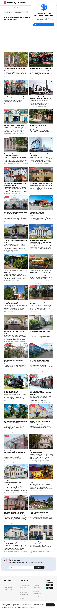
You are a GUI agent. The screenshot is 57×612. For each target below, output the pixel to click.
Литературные (23, 592)
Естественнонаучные (25, 585)
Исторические (23, 587)
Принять (50, 604)
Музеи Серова (17, 7)
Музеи (10, 7)
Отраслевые (36, 585)
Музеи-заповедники (25, 594)
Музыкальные (36, 582)
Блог (11, 589)
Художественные (37, 593)
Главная (5, 7)
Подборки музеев (37, 596)
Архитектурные (23, 582)
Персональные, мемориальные (36, 588)
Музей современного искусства (25, 597)
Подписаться (39, 567)
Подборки (6, 589)
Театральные (36, 591)
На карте (10, 587)
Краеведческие (24, 589)
